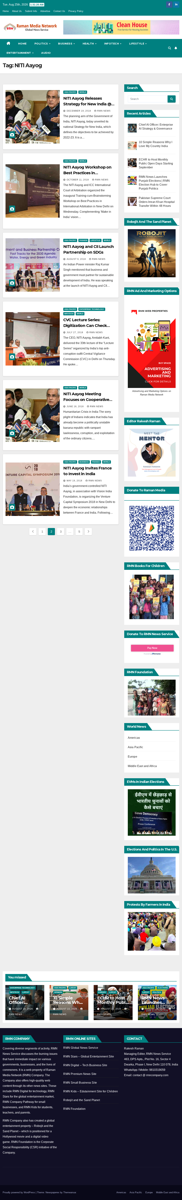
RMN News (104, 111)
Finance (96, 462)
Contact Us (59, 11)
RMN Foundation (74, 1108)
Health (89, 43)
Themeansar (69, 1192)
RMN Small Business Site (80, 1082)
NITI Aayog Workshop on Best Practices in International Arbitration (87, 173)
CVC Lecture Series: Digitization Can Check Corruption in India (85, 325)
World (82, 92)
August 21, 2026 (111, 1009)
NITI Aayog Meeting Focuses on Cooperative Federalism (86, 400)
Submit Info (31, 11)
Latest (25, 992)
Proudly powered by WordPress (19, 1192)
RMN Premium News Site (79, 1073)
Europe (132, 756)
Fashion (83, 240)
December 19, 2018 (79, 111)
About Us (17, 11)
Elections (163, 988)
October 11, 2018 (78, 179)
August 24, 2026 (23, 1009)
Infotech (112, 43)
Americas (134, 737)
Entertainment (19, 52)
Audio (46, 52)
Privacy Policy (75, 11)
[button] (169, 48)
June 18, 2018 (75, 406)
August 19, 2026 (155, 1009)
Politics (41, 43)
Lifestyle (137, 43)
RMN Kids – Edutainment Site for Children (90, 1091)
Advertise (45, 11)
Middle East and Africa (142, 766)
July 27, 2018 (75, 332)
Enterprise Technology (91, 309)
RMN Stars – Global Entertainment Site (88, 1056)
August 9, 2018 (77, 259)
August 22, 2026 (67, 1009)
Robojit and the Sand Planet (81, 1100)
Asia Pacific (70, 92)
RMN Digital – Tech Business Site (85, 1065)
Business (65, 43)
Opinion (58, 992)
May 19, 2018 (75, 480)
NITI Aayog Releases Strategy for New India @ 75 (87, 104)
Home (6, 11)
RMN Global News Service (80, 1047)
